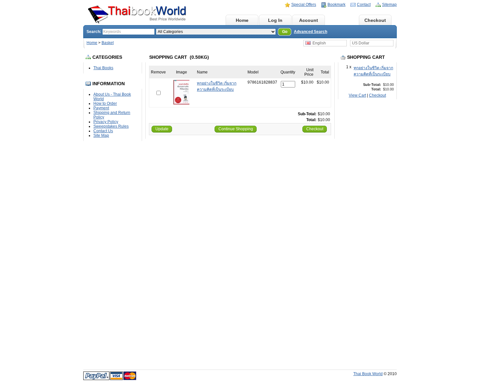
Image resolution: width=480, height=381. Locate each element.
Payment (101, 108)
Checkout (375, 20)
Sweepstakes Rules (111, 126)
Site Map (101, 135)
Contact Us (103, 131)
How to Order (105, 103)
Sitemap (389, 4)
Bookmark (336, 4)
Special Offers (303, 4)
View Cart (357, 95)
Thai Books (103, 68)
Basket (342, 20)
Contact (364, 4)
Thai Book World (368, 374)
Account (308, 20)
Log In (275, 20)
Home (242, 20)
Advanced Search (310, 31)
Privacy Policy (105, 121)
